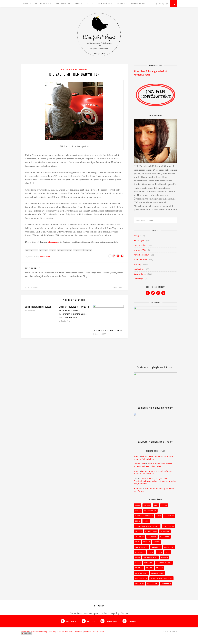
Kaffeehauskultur (141, 254)
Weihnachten (141, 578)
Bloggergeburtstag (144, 516)
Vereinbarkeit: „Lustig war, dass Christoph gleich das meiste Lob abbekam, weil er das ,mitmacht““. (155, 481)
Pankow (164, 557)
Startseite (26, 3)
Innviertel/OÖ (140, 250)
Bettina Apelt (45, 256)
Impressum (25, 631)
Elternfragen (138, 3)
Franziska (138, 488)
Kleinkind (152, 537)
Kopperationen (98, 631)
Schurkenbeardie (163, 563)
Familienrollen (62, 3)
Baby (156, 505)
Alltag (90, 3)
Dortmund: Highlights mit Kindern (155, 367)
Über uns (87, 631)
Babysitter (31, 250)
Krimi (137, 542)
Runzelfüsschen (83, 250)
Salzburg (148, 563)
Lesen (150, 552)
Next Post (118, 287)
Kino (52, 250)
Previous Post (32, 287)
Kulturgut (156, 547)
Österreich (152, 583)
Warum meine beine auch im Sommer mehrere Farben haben (153, 465)
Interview (164, 531)
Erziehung (169, 516)
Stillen (149, 568)
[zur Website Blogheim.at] (26, 634)
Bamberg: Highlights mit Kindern (155, 407)
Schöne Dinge (105, 3)
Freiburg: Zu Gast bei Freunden (107, 330)
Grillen (138, 531)
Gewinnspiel (168, 526)
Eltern (43, 250)
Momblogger (64, 250)
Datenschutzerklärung (38, 631)
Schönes (138, 568)
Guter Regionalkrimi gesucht (38, 307)
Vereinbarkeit (141, 573)
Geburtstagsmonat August (147, 526)
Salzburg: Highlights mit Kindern (155, 441)
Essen (137, 521)
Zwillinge (139, 583)
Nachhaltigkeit (150, 557)
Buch (159, 516)
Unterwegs (121, 3)
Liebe (168, 552)
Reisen (138, 563)
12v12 (137, 505)
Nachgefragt (139, 269)
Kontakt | (53, 631)
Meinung (79, 3)
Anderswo (78, 631)
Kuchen (146, 542)
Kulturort (169, 547)
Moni (136, 456)
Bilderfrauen (150, 511)
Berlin (164, 505)
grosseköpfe (151, 531)
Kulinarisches (141, 547)
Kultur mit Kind (43, 3)
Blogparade (53, 241)
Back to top (169, 631)
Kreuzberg (164, 537)
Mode (137, 557)
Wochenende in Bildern (161, 578)
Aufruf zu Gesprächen (65, 631)
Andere (147, 505)
